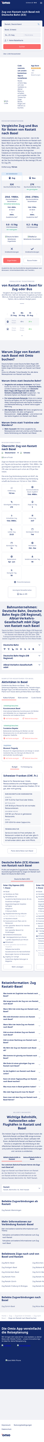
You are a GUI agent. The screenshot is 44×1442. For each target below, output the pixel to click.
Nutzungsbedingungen (23, 1425)
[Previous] (7, 314)
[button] (12, 35)
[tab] (9, 697)
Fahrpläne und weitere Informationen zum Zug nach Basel (20, 1242)
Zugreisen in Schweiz (23, 1316)
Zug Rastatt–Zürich (9, 1281)
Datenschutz (6, 1429)
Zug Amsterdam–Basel (10, 1272)
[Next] (36, 314)
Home (4, 1316)
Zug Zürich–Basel (8, 1306)
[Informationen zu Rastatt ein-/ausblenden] (39, 1188)
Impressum (6, 1425)
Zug (10, 1316)
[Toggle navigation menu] (41, 3)
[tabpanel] (22, 927)
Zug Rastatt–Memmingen (11, 1210)
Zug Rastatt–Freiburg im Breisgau (15, 1286)
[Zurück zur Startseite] (6, 3)
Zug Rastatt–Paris (8, 1277)
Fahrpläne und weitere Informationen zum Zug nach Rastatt (20, 1236)
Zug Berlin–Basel (8, 1263)
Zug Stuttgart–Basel (9, 1267)
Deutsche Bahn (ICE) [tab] (22, 879)
